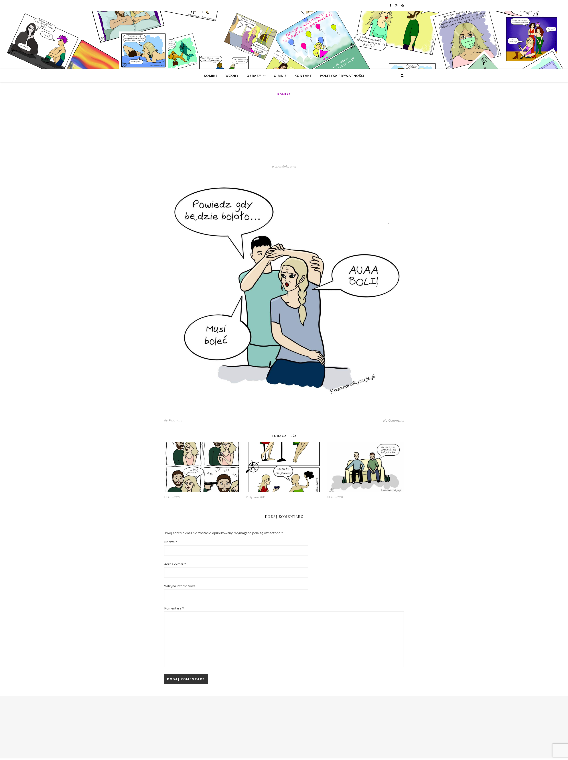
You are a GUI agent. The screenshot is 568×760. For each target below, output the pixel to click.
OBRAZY (254, 75)
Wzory (232, 75)
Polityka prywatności (342, 75)
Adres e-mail (175, 564)
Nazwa (170, 542)
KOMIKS (210, 75)
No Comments (393, 420)
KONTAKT (303, 75)
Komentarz (174, 608)
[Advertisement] (284, 130)
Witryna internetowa (179, 586)
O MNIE (280, 75)
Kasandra (176, 420)
